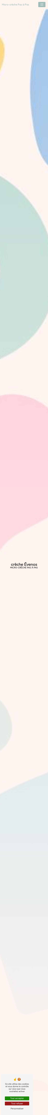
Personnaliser (17, 1108)
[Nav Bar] (41, 4)
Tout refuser (17, 1103)
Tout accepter (17, 1098)
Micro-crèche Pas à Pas (15, 4)
